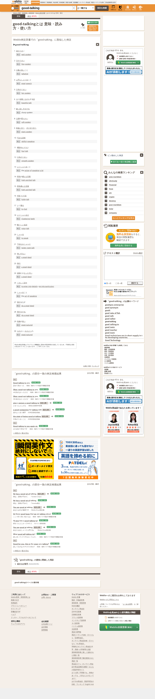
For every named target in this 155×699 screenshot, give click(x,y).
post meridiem (115, 205)
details (34, 286)
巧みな (19, 138)
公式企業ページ (46, 624)
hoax (111, 189)
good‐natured (27, 325)
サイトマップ (15, 609)
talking (21, 383)
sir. (36, 426)
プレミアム (128, 9)
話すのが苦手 (22, 564)
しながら (26, 99)
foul (23, 151)
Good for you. (19, 544)
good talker (110, 319)
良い (24, 321)
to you (27, 426)
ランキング (95, 366)
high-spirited (26, 180)
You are (16, 507)
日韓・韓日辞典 (109, 355)
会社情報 (44, 627)
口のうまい (20, 60)
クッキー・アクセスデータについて (23, 617)
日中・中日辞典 (109, 353)
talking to (30, 390)
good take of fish (112, 313)
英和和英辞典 (35, 2)
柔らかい (24, 118)
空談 (18, 196)
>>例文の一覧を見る (21, 433)
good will (22, 534)
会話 (25, 225)
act (26, 296)
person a (22, 403)
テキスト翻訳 (113, 253)
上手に (18, 80)
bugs (28, 514)
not (24, 390)
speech (29, 83)
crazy (36, 544)
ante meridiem (115, 177)
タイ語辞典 (107, 361)
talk (26, 151)
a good (24, 257)
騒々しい (20, 225)
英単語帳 (62, 2)
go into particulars (46, 286)
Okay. (15, 390)
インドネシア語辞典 (110, 359)
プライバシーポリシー (19, 606)
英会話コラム (108, 373)
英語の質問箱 (76, 632)
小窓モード (113, 9)
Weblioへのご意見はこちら (109, 599)
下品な (19, 244)
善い (18, 254)
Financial (112, 185)
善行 (18, 263)
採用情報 (44, 630)
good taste (110, 327)
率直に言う (20, 128)
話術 (24, 138)
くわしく (20, 283)
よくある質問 (127, 604)
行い (30, 273)
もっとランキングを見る (123, 218)
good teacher (111, 330)
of (31, 170)
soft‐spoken (26, 122)
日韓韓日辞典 (76, 614)
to (22, 209)
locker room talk (27, 248)
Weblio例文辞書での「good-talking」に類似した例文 (42, 39)
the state (16, 416)
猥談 (18, 147)
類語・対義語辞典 (78, 600)
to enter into (26, 286)
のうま (20, 51)
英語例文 (43, 2)
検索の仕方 (15, 600)
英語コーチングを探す (97, 2)
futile (23, 199)
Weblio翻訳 (138, 253)
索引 (89, 366)
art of (28, 494)
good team (110, 333)
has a (18, 494)
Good (15, 383)
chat (25, 209)
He (14, 494)
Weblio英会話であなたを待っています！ (123, 407)
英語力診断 (69, 2)
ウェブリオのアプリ (18, 624)
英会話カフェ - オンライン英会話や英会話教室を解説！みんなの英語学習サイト (83, 667)
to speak (24, 238)
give (15, 403)
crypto (111, 197)
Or (14, 514)
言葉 (29, 176)
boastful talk (26, 103)
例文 (29, 16)
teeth (33, 219)
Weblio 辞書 (17, 13)
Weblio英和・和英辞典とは (20, 597)
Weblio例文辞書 (40, 13)
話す (25, 283)
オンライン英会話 (84, 2)
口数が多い (20, 70)
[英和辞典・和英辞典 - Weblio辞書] (17, 1)
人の (18, 331)
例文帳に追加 (36, 382)
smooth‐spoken (27, 161)
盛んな (24, 176)
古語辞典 (107, 357)
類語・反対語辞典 (109, 349)
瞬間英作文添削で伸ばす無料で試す (92, 28)
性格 (18, 321)
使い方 (120, 9)
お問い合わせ (46, 597)
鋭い (17, 109)
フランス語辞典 (77, 617)
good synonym (111, 308)
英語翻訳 (75, 2)
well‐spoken (26, 54)
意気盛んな (21, 186)
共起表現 (55, 2)
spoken (28, 64)
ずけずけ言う (31, 128)
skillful (24, 141)
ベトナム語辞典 (109, 363)
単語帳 (106, 369)
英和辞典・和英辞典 (28, 13)
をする (27, 109)
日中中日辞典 (76, 612)
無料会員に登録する (123, 245)
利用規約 (14, 603)
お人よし (28, 331)
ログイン (134, 9)
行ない (23, 254)
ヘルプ (13, 614)
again (32, 426)
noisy (23, 228)
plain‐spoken (26, 132)
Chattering (25, 219)
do (33, 534)
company (113, 213)
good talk (109, 316)
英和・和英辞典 (109, 351)
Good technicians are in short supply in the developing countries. (123, 336)
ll (14, 521)
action (27, 170)
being (25, 416)
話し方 (22, 109)
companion (24, 410)
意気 (18, 176)
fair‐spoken (26, 93)
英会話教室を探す (110, 2)
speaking (31, 141)
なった (26, 273)
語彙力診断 (107, 371)
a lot (41, 170)
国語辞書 (107, 347)
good (23, 83)
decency (112, 201)
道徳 (18, 273)
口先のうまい (21, 89)
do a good (25, 306)
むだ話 (23, 196)
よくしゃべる (22, 167)
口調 (17, 118)
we (35, 514)
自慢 (21, 99)
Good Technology (112, 340)
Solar (111, 209)
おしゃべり (26, 244)
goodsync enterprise (114, 305)
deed (29, 257)
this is (27, 544)
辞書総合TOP (15, 612)
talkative (24, 74)
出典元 (85, 366)
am (110, 193)
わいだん (24, 147)
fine (22, 64)
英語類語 (49, 2)
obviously (113, 181)
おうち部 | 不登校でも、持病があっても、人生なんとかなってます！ (83, 676)
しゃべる (24, 80)
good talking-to (112, 324)
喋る (22, 205)
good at (31, 416)
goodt (107, 310)
